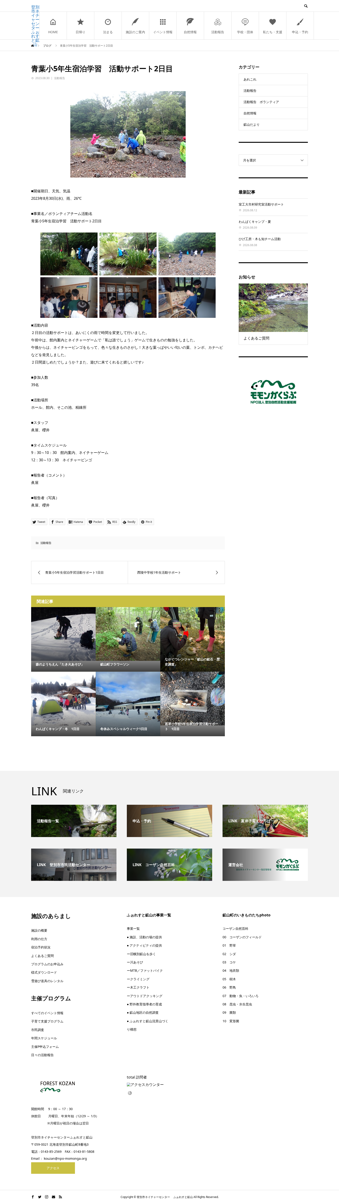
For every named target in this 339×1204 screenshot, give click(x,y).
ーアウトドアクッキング (144, 996)
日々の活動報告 (42, 1055)
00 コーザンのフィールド (242, 937)
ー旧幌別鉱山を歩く (141, 954)
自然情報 (190, 32)
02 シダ (229, 954)
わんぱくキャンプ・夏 (255, 221)
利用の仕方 (39, 939)
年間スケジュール (44, 1038)
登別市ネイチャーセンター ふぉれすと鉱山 (35, 25)
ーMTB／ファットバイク (145, 970)
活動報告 (217, 32)
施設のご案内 (135, 32)
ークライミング (138, 979)
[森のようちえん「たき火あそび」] (63, 634)
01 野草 (229, 945)
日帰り (80, 32)
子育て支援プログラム (47, 1021)
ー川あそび (135, 962)
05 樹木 (229, 979)
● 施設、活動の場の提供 (144, 937)
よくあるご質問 (42, 956)
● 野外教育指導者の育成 (144, 1004)
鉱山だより (252, 124)
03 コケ (229, 962)
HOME (53, 32)
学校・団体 (245, 32)
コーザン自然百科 (235, 928)
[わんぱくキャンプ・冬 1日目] (63, 698)
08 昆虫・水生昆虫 (237, 1004)
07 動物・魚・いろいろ (241, 996)
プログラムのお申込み (47, 964)
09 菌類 (229, 1012)
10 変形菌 (231, 1021)
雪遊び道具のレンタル (47, 981)
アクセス (53, 1168)
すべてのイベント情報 (47, 1013)
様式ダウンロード (44, 972)
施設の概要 (39, 930)
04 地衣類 (231, 970)
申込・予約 (300, 32)
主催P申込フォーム (45, 1046)
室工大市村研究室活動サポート (261, 204)
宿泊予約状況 (41, 947)
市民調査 (37, 1030)
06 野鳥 (229, 987)
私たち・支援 (272, 32)
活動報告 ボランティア (261, 102)
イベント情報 (162, 32)
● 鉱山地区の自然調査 (143, 1012)
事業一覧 (133, 928)
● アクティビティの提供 (144, 945)
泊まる (108, 32)
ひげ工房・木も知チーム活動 (260, 239)
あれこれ (250, 79)
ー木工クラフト (138, 987)
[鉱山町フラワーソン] (128, 634)
